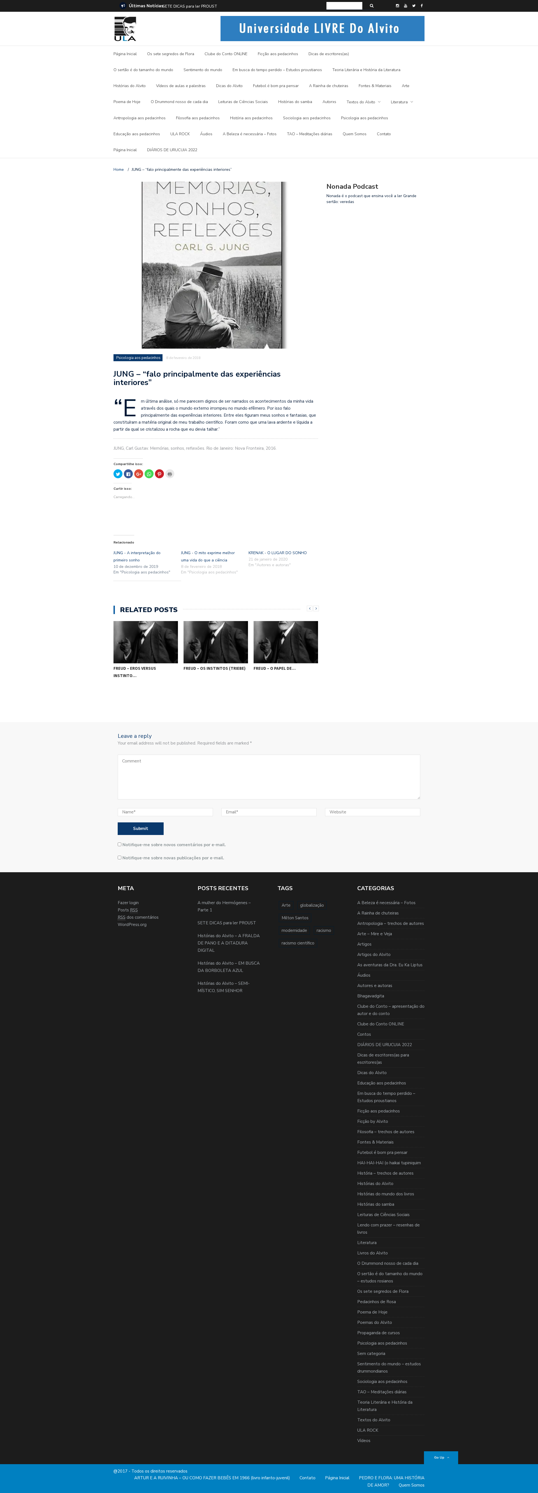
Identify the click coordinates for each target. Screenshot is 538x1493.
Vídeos (363, 1440)
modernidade (294, 930)
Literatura (399, 102)
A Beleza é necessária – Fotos (250, 134)
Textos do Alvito (361, 102)
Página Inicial (125, 54)
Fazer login (128, 903)
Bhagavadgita (370, 996)
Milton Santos (295, 918)
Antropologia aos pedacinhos (139, 118)
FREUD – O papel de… (275, 668)
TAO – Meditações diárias (309, 134)
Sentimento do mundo (203, 70)
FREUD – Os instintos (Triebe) (214, 668)
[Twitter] (414, 6)
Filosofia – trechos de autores (385, 1132)
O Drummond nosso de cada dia (179, 101)
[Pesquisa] (371, 6)
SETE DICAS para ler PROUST (227, 923)
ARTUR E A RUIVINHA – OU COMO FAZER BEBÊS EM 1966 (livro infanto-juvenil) (212, 1478)
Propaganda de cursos (378, 1333)
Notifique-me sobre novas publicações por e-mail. (173, 858)
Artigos (364, 944)
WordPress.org (132, 924)
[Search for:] (344, 6)
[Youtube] (405, 6)
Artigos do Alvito (374, 954)
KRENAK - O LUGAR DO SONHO (278, 553)
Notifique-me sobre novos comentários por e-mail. (174, 845)
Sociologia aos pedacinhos (307, 118)
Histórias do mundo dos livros (385, 1194)
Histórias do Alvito (129, 85)
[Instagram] (397, 6)
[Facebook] (422, 6)
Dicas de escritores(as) (329, 54)
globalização (312, 905)
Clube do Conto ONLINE (226, 54)
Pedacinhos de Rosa (376, 1302)
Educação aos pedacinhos (136, 134)
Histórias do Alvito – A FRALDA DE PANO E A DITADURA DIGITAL (221, 6)
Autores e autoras (374, 985)
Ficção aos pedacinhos (278, 54)
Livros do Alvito (372, 1253)
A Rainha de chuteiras (328, 85)
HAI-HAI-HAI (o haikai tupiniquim (389, 1163)
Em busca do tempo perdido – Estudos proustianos (277, 70)
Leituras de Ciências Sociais (243, 101)
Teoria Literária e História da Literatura (366, 70)
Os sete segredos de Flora (170, 54)
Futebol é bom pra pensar (276, 85)
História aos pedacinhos (251, 118)
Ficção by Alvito (372, 1121)
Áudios (206, 134)
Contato (384, 134)
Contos (364, 1034)
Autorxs (329, 101)
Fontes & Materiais (375, 85)
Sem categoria (371, 1353)
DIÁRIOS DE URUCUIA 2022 (172, 150)
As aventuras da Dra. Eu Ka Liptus (390, 965)
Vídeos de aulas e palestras (181, 85)
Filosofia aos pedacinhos (198, 118)
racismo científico (298, 943)
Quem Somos (355, 134)
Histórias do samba (295, 101)
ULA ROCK (180, 134)
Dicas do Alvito (229, 85)
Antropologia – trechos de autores (390, 923)
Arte (405, 85)
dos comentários (138, 917)
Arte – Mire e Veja (374, 934)
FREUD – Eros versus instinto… (134, 672)
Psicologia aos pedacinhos (364, 118)
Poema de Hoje (126, 101)
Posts (128, 910)
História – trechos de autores (385, 1173)
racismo (324, 930)
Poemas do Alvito (374, 1322)
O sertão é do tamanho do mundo (143, 70)
